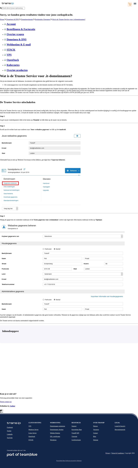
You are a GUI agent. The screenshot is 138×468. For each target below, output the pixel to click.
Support (74, 426)
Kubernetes (13, 65)
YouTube (10, 438)
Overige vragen (15, 34)
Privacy (108, 453)
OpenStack (13, 59)
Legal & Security (120, 426)
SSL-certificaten (55, 436)
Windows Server (33, 429)
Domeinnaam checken (56, 429)
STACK (11, 49)
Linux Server (32, 433)
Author (12, 406)
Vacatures (96, 429)
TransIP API (75, 433)
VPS (9, 54)
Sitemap (95, 440)
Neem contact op (6, 402)
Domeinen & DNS (12, 19)
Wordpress (53, 440)
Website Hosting (55, 433)
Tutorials (74, 436)
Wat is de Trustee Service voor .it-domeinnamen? (68, 19)
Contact (95, 433)
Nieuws (95, 426)
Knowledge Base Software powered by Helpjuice (69, 460)
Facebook (10, 427)
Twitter (9, 431)
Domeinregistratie (27, 19)
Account (11, 24)
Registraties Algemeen (42, 19)
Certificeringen (76, 440)
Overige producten (17, 70)
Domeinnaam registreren (57, 426)
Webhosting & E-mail (19, 44)
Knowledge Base (77, 429)
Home (2, 19)
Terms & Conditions (117, 453)
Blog (94, 436)
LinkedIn (10, 434)
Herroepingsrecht (120, 429)
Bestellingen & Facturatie (21, 29)
